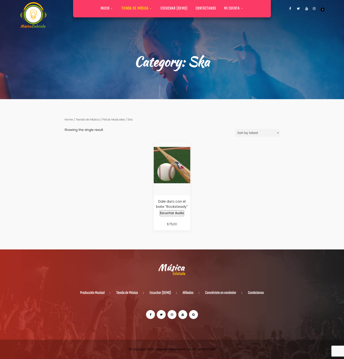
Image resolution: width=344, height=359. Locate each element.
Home (68, 119)
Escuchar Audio (172, 213)
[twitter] (298, 8)
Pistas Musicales (113, 119)
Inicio (105, 8)
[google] (193, 314)
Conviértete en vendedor (220, 293)
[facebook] (290, 8)
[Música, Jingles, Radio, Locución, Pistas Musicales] (33, 15)
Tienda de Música (135, 8)
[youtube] (306, 8)
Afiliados (188, 293)
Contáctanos (206, 8)
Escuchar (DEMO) (174, 8)
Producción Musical (92, 293)
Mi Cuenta (232, 8)
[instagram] (314, 8)
